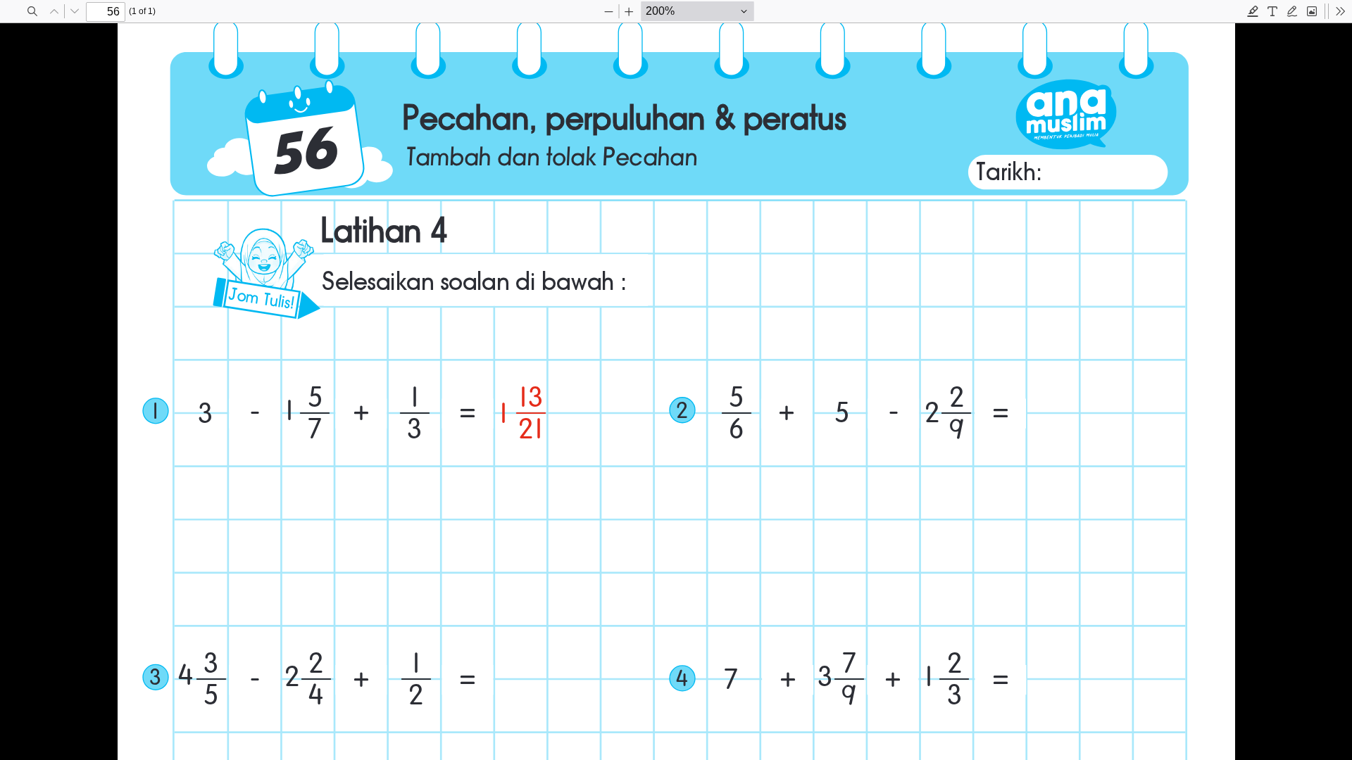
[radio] (1253, 11)
